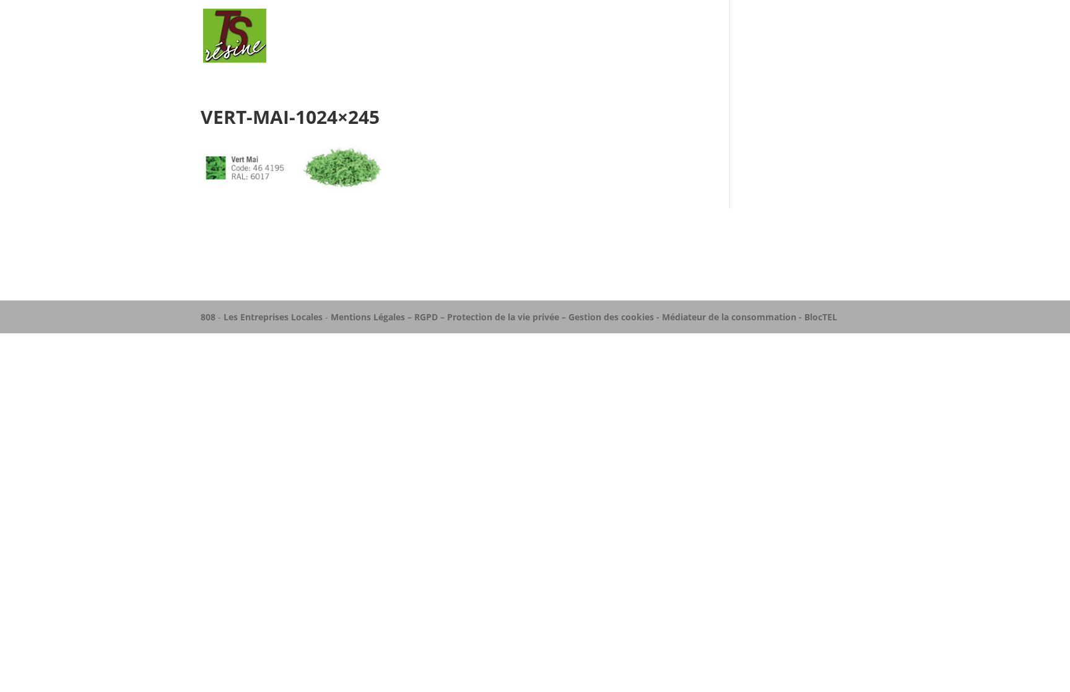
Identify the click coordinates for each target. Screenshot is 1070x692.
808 (208, 317)
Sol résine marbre (768, 36)
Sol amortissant (667, 36)
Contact (849, 36)
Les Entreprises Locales (273, 317)
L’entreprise (582, 36)
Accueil (519, 36)
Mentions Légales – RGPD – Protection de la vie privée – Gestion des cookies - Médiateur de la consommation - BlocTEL (584, 317)
